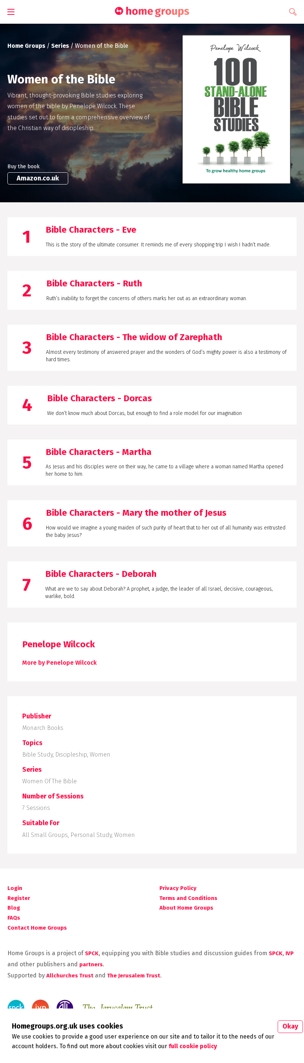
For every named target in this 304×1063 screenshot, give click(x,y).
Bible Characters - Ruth (94, 283)
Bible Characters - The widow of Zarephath (134, 337)
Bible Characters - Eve (91, 230)
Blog (13, 907)
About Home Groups (186, 907)
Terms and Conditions (188, 898)
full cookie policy (193, 1046)
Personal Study (91, 834)
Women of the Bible (49, 781)
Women (100, 754)
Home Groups (26, 45)
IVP (289, 953)
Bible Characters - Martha (99, 452)
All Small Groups (45, 834)
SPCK (92, 953)
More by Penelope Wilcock (59, 662)
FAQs (13, 917)
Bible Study (37, 754)
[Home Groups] (152, 12)
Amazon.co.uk (38, 178)
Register (18, 898)
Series (60, 45)
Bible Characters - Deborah (100, 574)
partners (91, 964)
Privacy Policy (177, 888)
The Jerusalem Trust (133, 975)
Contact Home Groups (37, 927)
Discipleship (71, 754)
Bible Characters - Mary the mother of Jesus (136, 513)
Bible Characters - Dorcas (99, 398)
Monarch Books (42, 727)
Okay (290, 1026)
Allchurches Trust (69, 975)
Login (14, 888)
